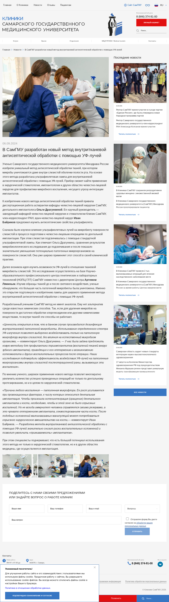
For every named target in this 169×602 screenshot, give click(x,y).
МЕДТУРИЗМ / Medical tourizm (113, 41)
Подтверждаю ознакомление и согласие (32, 596)
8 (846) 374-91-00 (146, 16)
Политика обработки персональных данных (146, 581)
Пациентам (65, 5)
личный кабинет (151, 22)
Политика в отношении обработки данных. (28, 588)
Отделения (74, 41)
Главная (7, 5)
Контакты (152, 41)
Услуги (15, 41)
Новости (38, 5)
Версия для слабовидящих (147, 5)
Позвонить (116, 598)
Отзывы (51, 5)
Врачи (43, 41)
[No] (94, 567)
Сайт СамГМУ (134, 5)
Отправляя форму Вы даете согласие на (141, 522)
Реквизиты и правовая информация (104, 581)
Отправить (137, 531)
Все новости (140, 392)
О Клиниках (22, 5)
